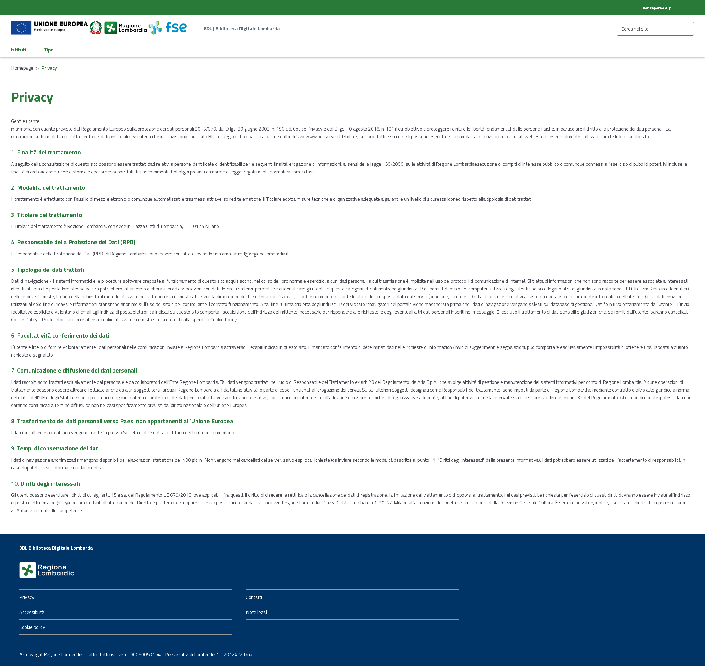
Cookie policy (32, 627)
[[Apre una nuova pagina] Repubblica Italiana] (96, 24)
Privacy (26, 597)
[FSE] (167, 24)
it (687, 7)
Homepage (22, 68)
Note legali (257, 612)
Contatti (254, 597)
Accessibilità (31, 612)
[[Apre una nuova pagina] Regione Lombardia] (126, 24)
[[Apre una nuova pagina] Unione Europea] (50, 24)
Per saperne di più (659, 8)
